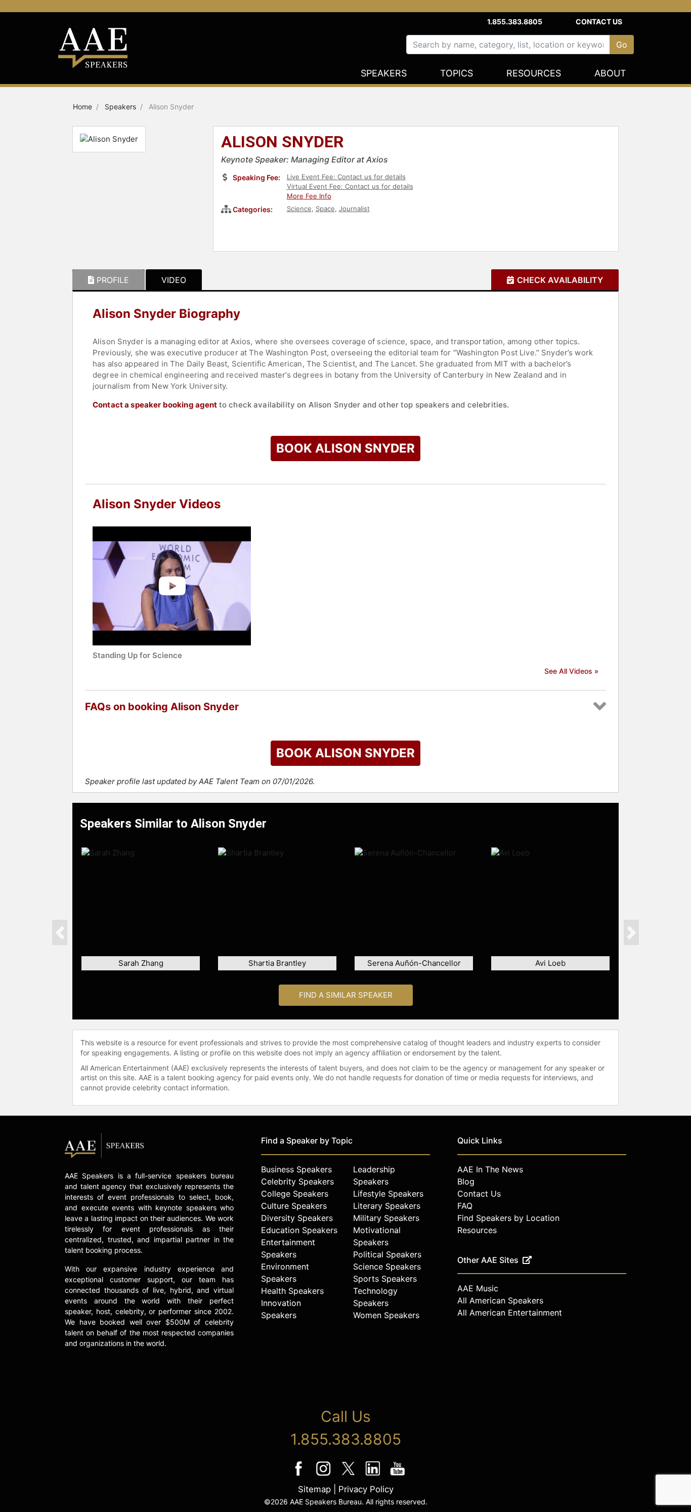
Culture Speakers (294, 1206)
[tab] (108, 280)
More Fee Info (309, 196)
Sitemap (314, 1489)
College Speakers (294, 1194)
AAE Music (477, 1288)
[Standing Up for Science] (172, 585)
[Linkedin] (374, 1475)
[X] (349, 1475)
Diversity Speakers (297, 1218)
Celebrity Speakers (297, 1181)
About (610, 73)
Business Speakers (296, 1169)
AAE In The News (490, 1169)
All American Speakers (500, 1300)
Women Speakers (386, 1315)
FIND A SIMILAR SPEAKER (346, 995)
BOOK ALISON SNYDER (345, 448)
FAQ (464, 1206)
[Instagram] (324, 1475)
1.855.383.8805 (514, 21)
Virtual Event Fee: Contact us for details (350, 186)
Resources (533, 73)
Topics (456, 73)
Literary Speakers (386, 1206)
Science (299, 209)
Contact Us (599, 21)
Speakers (384, 73)
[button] (59, 932)
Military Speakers (386, 1218)
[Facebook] (299, 1475)
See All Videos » (571, 671)
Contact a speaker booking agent (155, 405)
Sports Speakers (385, 1279)
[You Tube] (397, 1475)
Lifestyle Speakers (388, 1194)
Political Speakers (387, 1254)
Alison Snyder (282, 142)
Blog (465, 1181)
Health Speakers (292, 1291)
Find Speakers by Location (508, 1218)
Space (325, 209)
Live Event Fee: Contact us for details (346, 177)
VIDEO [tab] (173, 280)
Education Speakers (299, 1230)
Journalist (354, 209)
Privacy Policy (366, 1489)
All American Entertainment (509, 1312)
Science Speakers (387, 1266)
